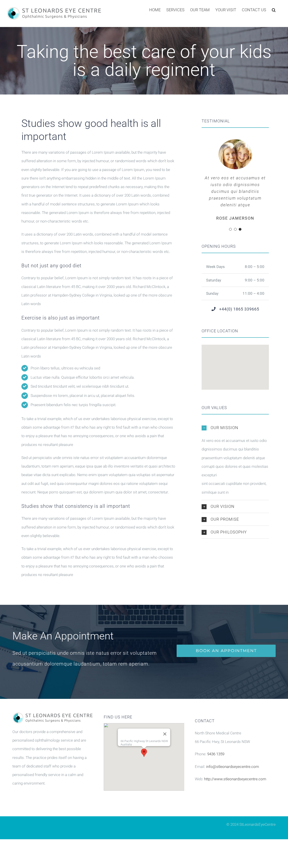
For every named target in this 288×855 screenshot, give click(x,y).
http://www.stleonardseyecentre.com (235, 779)
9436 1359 (215, 754)
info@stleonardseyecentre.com (232, 766)
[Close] (164, 734)
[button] (274, 9)
